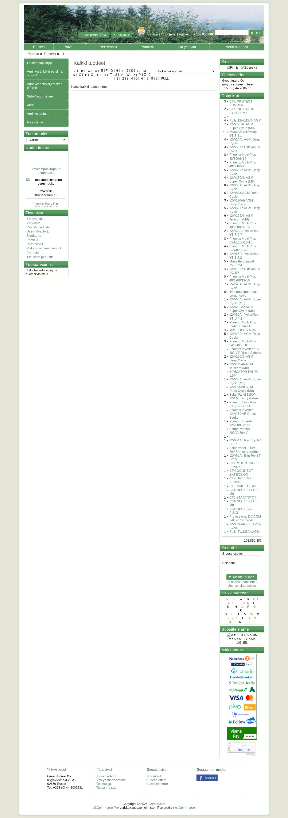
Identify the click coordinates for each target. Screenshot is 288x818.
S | (105, 74)
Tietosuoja (103, 784)
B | (82, 70)
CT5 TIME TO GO (242, 486)
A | (76, 70)
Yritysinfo (33, 223)
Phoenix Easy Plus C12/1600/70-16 (46, 201)
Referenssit (108, 47)
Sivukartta (34, 235)
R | (98, 74)
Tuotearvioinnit (39, 264)
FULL (164, 78)
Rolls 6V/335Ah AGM (244, 531)
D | (96, 70)
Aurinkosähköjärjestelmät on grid (45, 73)
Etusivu (39, 47)
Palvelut (70, 47)
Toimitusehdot (106, 776)
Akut (30, 105)
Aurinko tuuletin (38, 113)
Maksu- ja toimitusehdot (44, 248)
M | (145, 70)
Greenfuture (157, 804)
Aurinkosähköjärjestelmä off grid (44, 85)
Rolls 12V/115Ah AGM (245, 120)
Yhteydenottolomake (111, 780)
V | (122, 74)
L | (138, 70)
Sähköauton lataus (40, 96)
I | (123, 70)
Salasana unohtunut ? (241, 582)
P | (86, 74)
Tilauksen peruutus (40, 257)
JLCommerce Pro (106, 807)
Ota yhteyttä (187, 47)
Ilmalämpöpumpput (40, 63)
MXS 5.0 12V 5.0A (242, 330)
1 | (118, 78)
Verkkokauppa (237, 47)
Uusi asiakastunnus (242, 585)
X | (134, 74)
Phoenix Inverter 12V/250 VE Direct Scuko (242, 413)
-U (62, 54)
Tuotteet (50, 54)
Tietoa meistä (106, 787)
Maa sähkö (35, 122)
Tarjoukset (153, 776)
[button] (93, 35)
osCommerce (185, 807)
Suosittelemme (235, 629)
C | (89, 70)
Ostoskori (230, 95)
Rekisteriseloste (38, 227)
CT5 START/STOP (243, 497)
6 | (142, 78)
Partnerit (147, 47)
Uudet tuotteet (39, 147)
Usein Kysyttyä (37, 231)
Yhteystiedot (35, 218)
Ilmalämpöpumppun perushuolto (46, 166)
